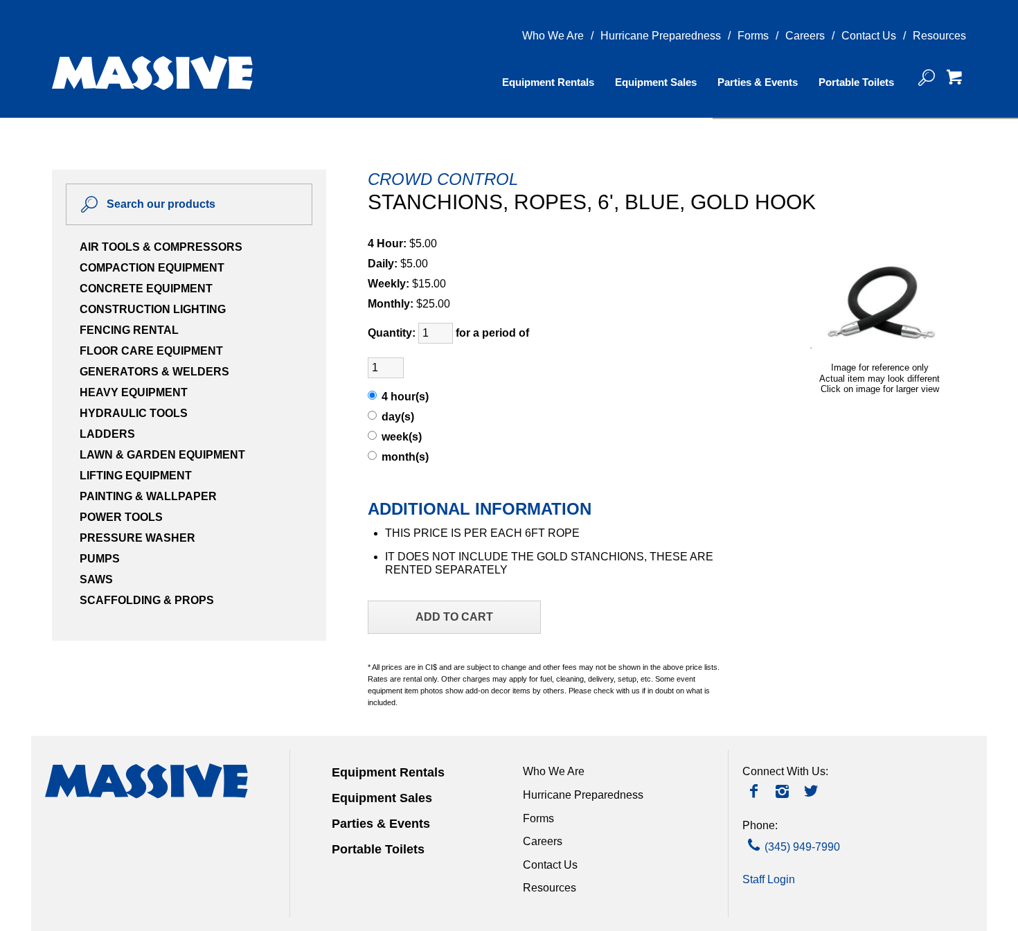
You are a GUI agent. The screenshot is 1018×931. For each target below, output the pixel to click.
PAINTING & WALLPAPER (148, 496)
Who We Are (553, 36)
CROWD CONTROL (443, 179)
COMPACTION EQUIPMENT (152, 268)
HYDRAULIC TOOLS (134, 413)
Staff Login (768, 879)
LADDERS (107, 434)
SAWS (96, 579)
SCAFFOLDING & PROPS (147, 600)
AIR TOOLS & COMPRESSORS (161, 247)
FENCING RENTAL (129, 330)
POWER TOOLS (121, 517)
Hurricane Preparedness (660, 36)
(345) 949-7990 (802, 847)
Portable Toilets (856, 82)
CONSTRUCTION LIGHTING (153, 309)
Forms (753, 36)
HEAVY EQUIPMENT (134, 392)
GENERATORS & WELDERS (154, 372)
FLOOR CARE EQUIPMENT (151, 351)
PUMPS (100, 559)
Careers (805, 36)
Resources (939, 36)
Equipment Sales (656, 82)
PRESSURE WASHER (137, 538)
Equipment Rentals (548, 82)
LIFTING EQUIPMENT (136, 475)
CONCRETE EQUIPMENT (146, 288)
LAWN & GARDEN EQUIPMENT (162, 455)
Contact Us (868, 36)
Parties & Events (757, 82)
